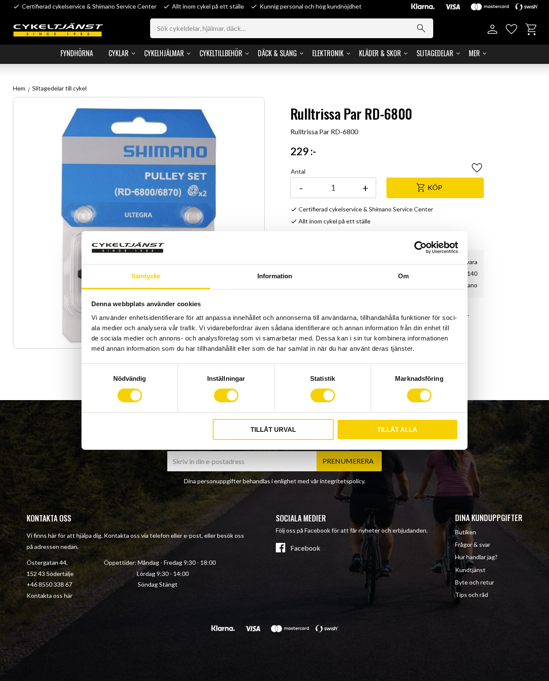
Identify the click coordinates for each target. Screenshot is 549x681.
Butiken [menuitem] (465, 532)
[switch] (226, 395)
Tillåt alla (397, 429)
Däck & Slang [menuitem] (277, 53)
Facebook (305, 548)
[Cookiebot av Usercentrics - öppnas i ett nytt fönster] (420, 247)
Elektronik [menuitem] (328, 53)
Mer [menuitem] (474, 53)
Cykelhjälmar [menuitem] (164, 53)
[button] (511, 29)
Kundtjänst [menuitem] (470, 569)
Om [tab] (403, 276)
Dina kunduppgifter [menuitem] (488, 517)
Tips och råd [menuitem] (471, 594)
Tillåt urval (273, 429)
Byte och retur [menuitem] (474, 582)
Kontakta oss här (49, 595)
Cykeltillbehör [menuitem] (220, 53)
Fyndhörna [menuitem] (76, 53)
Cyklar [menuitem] (119, 53)
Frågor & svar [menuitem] (472, 544)
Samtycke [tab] (145, 276)
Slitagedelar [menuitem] (434, 53)
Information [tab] (274, 276)
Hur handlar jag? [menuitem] (476, 556)
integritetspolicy (342, 481)
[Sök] (421, 28)
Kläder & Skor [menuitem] (380, 53)
